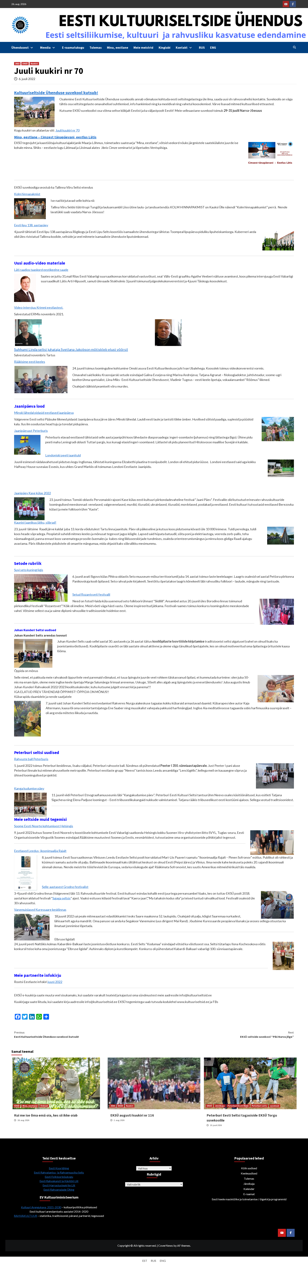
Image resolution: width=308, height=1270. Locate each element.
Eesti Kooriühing (59, 1168)
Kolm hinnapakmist (27, 194)
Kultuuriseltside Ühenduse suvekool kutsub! (56, 92)
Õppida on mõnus (26, 671)
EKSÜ (25, 63)
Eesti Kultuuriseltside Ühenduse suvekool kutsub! (46, 1034)
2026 (113, 1105)
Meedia (45, 47)
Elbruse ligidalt (64, 939)
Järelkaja (220, 1105)
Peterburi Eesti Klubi (238, 1105)
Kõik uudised (249, 1168)
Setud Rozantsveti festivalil (91, 594)
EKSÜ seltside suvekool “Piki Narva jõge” (267, 1034)
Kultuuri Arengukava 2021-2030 (41, 1207)
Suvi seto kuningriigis (28, 570)
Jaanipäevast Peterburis (31, 431)
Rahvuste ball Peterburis (31, 759)
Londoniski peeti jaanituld (63, 455)
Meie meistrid (143, 47)
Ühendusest (20, 47)
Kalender (249, 1189)
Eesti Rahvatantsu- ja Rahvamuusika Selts (59, 1172)
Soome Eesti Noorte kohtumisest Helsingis (43, 826)
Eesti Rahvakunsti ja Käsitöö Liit (59, 1181)
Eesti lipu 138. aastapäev (31, 225)
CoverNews (165, 1245)
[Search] (294, 47)
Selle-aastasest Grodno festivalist (65, 887)
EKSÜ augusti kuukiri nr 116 (132, 1115)
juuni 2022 (55, 982)
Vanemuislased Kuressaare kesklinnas (40, 910)
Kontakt (182, 47)
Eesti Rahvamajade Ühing (58, 1189)
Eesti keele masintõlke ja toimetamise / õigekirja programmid (249, 1199)
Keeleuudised (249, 1173)
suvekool (274, 1105)
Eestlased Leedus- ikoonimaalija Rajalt (40, 851)
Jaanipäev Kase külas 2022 (32, 493)
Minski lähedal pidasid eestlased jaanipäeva (44, 413)
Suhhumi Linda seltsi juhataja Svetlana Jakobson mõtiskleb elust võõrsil (71, 349)
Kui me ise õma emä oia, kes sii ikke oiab (46, 1115)
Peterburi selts (259, 1105)
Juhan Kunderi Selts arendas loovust (40, 635)
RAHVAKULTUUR (25, 1215)
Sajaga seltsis (61, 898)
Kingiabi (164, 47)
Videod (44, 1105)
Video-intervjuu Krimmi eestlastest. (38, 307)
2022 (17, 63)
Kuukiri (34, 63)
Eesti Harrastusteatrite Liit (59, 1185)
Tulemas (95, 47)
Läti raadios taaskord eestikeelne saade (41, 270)
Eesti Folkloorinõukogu (59, 1176)
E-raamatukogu (73, 47)
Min (17, 137)
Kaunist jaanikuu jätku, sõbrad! (35, 522)
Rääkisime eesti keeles (29, 362)
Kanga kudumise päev (29, 788)
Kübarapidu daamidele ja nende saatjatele (43, 697)
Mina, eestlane (117, 47)
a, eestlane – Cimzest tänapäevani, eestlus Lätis (58, 137)
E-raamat (249, 1194)
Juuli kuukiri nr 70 (67, 130)
